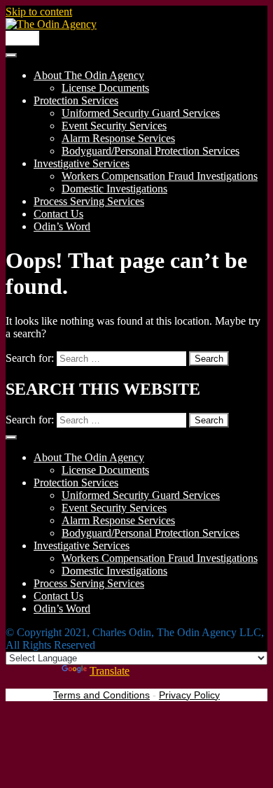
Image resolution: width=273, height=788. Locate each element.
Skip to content (39, 11)
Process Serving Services (89, 201)
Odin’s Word (62, 226)
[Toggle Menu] (11, 55)
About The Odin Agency (89, 75)
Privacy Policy (189, 695)
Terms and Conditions (101, 695)
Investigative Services (82, 163)
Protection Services (76, 100)
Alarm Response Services (118, 138)
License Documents (105, 88)
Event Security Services (114, 126)
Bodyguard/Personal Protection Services (150, 151)
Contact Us (58, 214)
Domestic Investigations (114, 189)
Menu (22, 38)
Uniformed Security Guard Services (141, 113)
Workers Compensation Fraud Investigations (160, 176)
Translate (110, 671)
